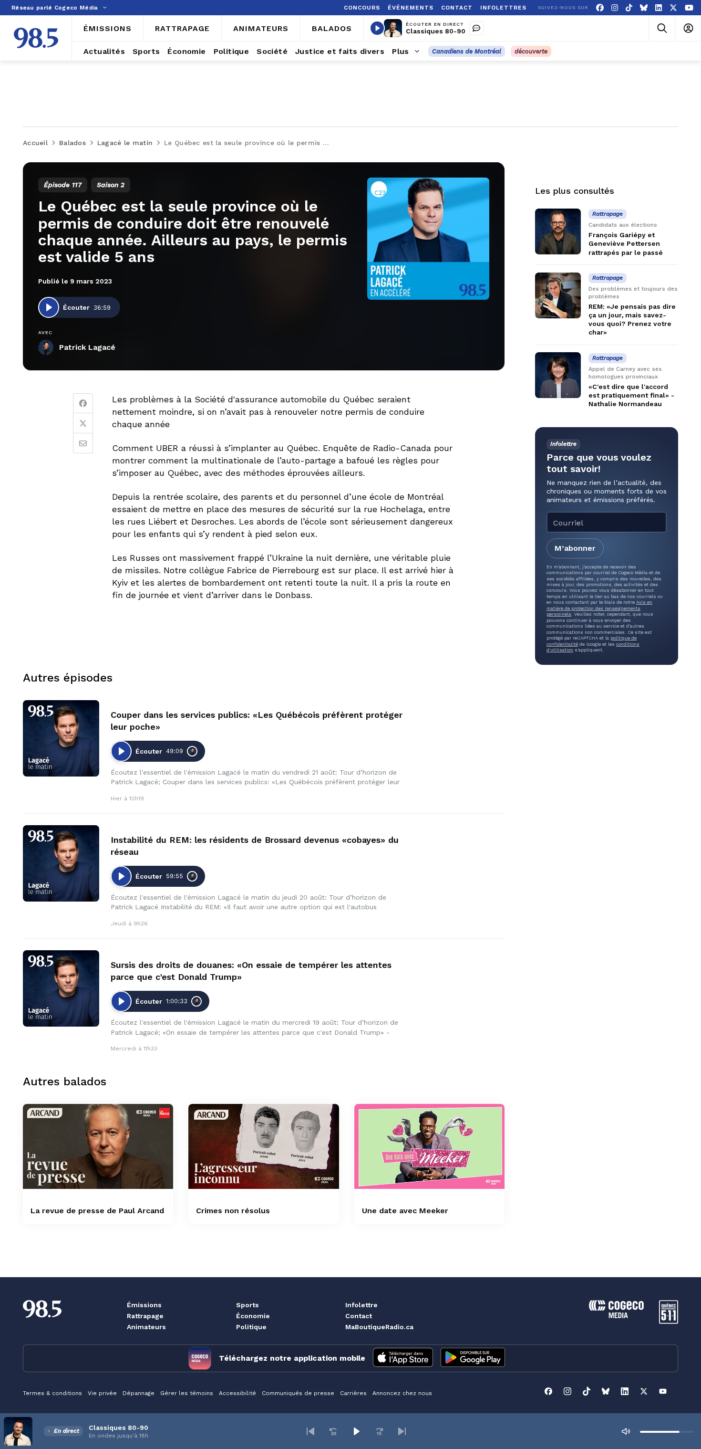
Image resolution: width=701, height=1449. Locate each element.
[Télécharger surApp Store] (403, 1358)
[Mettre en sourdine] (625, 1431)
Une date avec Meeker (405, 1210)
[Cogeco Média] (616, 1315)
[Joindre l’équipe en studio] (476, 28)
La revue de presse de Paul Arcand (97, 1210)
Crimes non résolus (233, 1210)
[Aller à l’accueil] (36, 38)
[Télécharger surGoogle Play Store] (473, 1358)
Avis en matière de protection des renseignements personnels (599, 608)
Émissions (144, 1305)
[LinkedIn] (658, 7)
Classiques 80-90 (435, 31)
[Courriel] (83, 443)
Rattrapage (145, 1316)
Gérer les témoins (186, 1393)
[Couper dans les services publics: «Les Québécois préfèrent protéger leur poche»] (61, 738)
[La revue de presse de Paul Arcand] (98, 1146)
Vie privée (102, 1393)
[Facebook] (600, 7)
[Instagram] (614, 7)
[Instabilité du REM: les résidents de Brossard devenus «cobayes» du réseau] (61, 863)
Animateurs (146, 1327)
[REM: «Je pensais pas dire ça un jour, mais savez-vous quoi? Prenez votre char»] (558, 295)
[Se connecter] (688, 28)
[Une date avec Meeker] (429, 1146)
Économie (253, 1316)
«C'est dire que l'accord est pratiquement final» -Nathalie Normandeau (631, 395)
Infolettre (361, 1305)
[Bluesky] (644, 7)
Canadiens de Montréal (466, 51)
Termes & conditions (52, 1393)
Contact (358, 1316)
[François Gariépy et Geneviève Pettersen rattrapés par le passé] (558, 231)
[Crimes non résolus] (263, 1146)
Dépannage (139, 1393)
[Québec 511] (668, 1321)
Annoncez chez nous (402, 1393)
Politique (251, 1327)
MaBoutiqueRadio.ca (379, 1327)
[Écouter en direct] (377, 28)
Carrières (353, 1393)
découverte (531, 51)
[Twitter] (83, 423)
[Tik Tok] (629, 7)
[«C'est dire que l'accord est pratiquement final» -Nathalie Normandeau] (558, 375)
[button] (310, 1431)
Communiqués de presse (298, 1393)
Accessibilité (237, 1393)
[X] (673, 7)
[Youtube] (689, 7)
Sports (247, 1305)
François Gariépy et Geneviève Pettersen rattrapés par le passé (625, 243)
